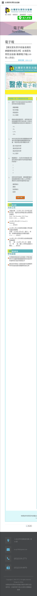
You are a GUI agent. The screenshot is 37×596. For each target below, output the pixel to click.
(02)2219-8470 (20, 567)
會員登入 (15, 14)
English (30, 14)
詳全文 (22, 218)
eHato (21, 582)
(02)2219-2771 (20, 558)
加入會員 (8, 14)
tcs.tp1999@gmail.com (20, 549)
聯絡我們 (23, 14)
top (29, 526)
